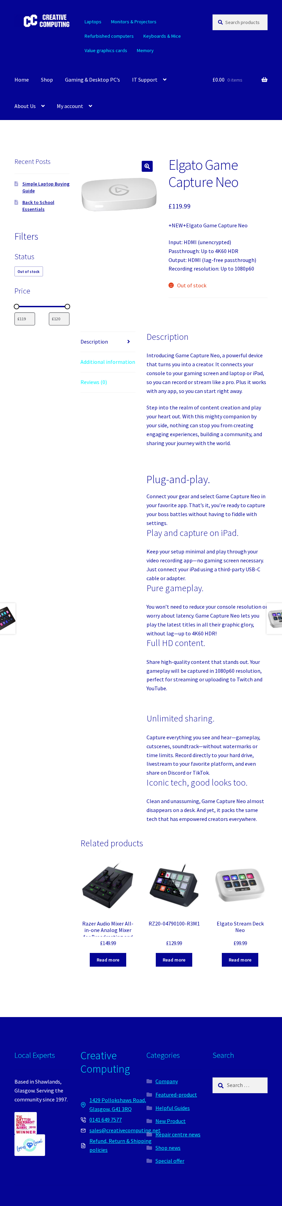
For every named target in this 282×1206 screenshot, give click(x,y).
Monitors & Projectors (133, 22)
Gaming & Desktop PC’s (92, 79)
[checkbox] (28, 271)
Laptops (93, 22)
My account (70, 106)
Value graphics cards (106, 50)
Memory (145, 50)
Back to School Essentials (38, 205)
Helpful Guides (172, 1107)
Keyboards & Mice (162, 36)
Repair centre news (177, 1134)
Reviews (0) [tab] (93, 382)
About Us (25, 106)
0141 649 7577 (105, 1119)
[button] (147, 166)
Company (166, 1081)
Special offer (169, 1160)
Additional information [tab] (107, 361)
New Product (170, 1121)
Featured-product (176, 1094)
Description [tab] (94, 341)
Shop (47, 79)
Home (21, 79)
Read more (108, 960)
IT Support (145, 79)
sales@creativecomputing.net (125, 1130)
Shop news (168, 1147)
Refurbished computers (109, 36)
